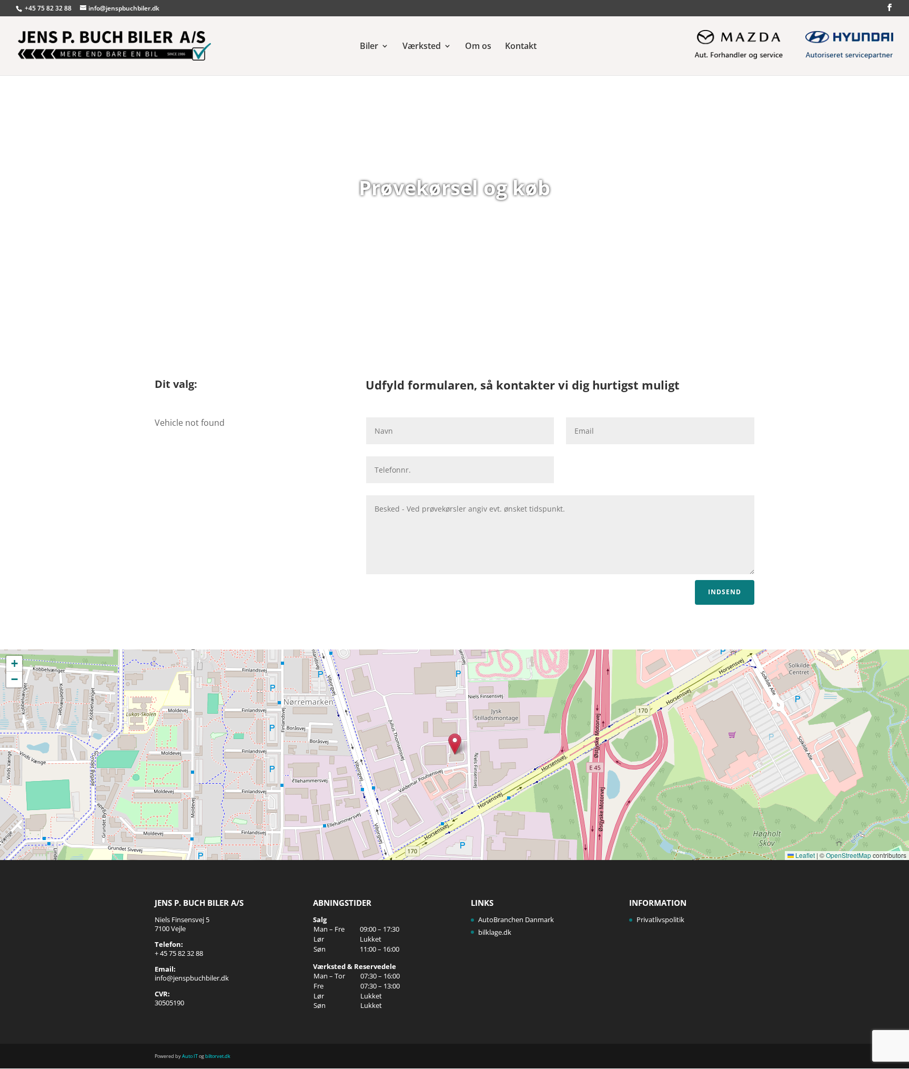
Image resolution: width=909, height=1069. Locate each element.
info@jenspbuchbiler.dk (192, 978)
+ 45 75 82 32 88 (179, 953)
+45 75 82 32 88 (49, 8)
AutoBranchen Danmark (516, 919)
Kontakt (521, 47)
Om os (478, 47)
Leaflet (804, 855)
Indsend (724, 591)
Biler (369, 47)
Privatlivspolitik (660, 919)
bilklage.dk (494, 932)
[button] (454, 744)
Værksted (421, 47)
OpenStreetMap (848, 855)
